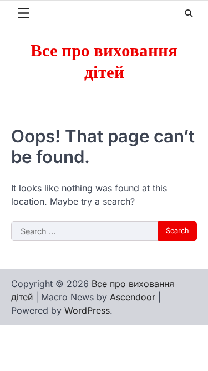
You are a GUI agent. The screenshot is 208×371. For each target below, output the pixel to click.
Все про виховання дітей (104, 62)
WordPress (87, 310)
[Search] (188, 13)
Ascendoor (132, 297)
